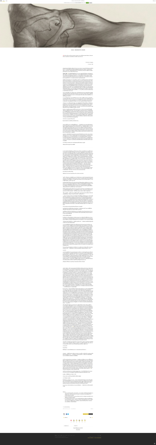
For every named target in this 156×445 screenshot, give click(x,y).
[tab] (66, 426)
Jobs (73, 435)
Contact (71, 435)
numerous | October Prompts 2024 (76, 0)
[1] (67, 73)
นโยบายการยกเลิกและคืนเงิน (97, 437)
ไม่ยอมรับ (90, 2)
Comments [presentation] (66, 425)
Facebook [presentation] (76, 426)
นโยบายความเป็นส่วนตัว (78, 2)
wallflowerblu (82, 0)
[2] (72, 326)
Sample (64, 435)
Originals (59, 435)
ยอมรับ (87, 2)
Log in (78, 429)
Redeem (66, 435)
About (69, 435)
